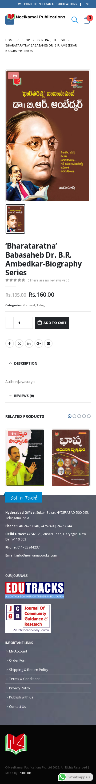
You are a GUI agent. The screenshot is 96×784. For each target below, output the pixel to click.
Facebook (9, 343)
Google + (38, 343)
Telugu (41, 305)
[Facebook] (80, 4)
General (29, 305)
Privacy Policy (19, 688)
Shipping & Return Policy (28, 669)
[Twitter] (87, 4)
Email (48, 343)
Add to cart (55, 322)
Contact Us (17, 706)
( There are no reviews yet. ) (48, 280)
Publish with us (21, 697)
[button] (69, 416)
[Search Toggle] (75, 20)
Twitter (19, 343)
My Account (18, 651)
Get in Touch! (24, 498)
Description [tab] (25, 363)
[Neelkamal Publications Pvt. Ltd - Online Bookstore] (16, 744)
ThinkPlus (24, 773)
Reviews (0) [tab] (24, 395)
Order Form (18, 660)
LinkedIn (29, 343)
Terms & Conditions (25, 678)
